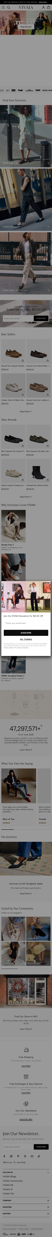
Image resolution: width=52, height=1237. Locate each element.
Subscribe (26, 633)
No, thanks (26, 639)
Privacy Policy (8, 647)
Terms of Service (22, 647)
